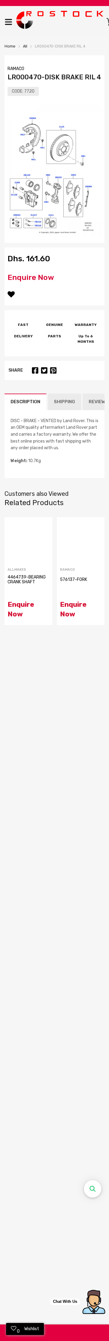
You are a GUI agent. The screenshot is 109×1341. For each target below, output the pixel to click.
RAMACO (16, 68)
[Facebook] (35, 370)
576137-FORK (73, 579)
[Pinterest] (53, 370)
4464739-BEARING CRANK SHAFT (27, 579)
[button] (92, 1189)
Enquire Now (31, 277)
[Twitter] (44, 370)
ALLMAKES (17, 570)
